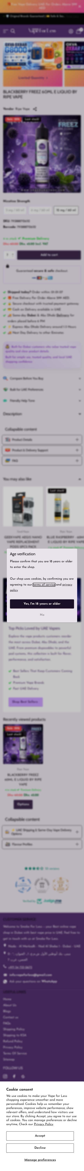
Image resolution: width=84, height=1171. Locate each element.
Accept (40, 1135)
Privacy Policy (43, 1124)
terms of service (44, 584)
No (42, 615)
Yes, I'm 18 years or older (42, 603)
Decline (40, 1148)
